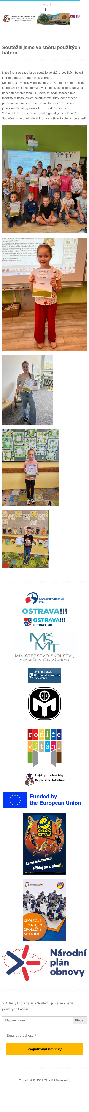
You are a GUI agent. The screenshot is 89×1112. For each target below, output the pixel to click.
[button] (44, 9)
